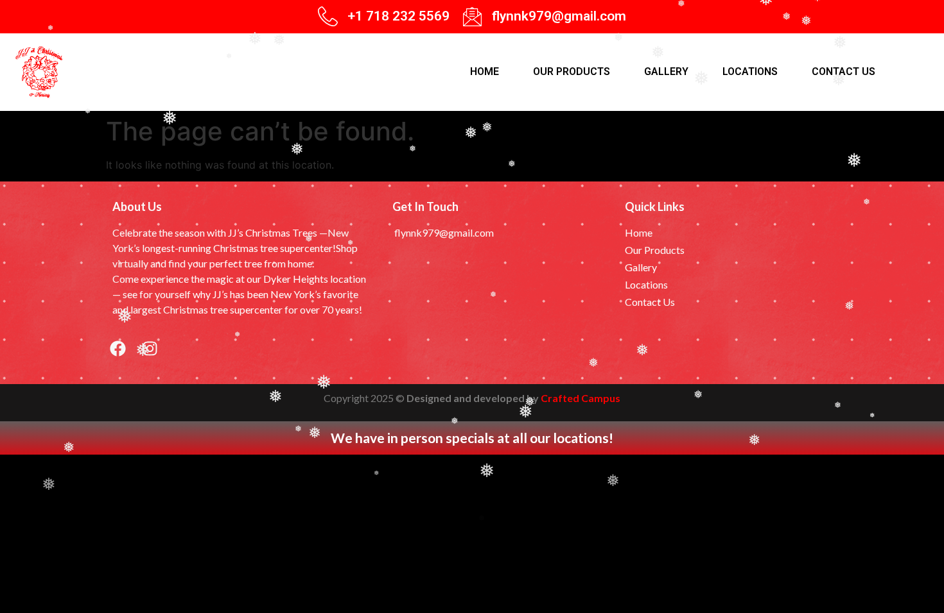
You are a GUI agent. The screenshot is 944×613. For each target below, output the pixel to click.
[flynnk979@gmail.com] (472, 16)
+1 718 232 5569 (398, 16)
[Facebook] (117, 349)
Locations (750, 71)
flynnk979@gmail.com (559, 16)
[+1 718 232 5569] (328, 16)
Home (484, 71)
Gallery (666, 71)
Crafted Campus (580, 398)
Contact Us (843, 71)
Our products (571, 71)
